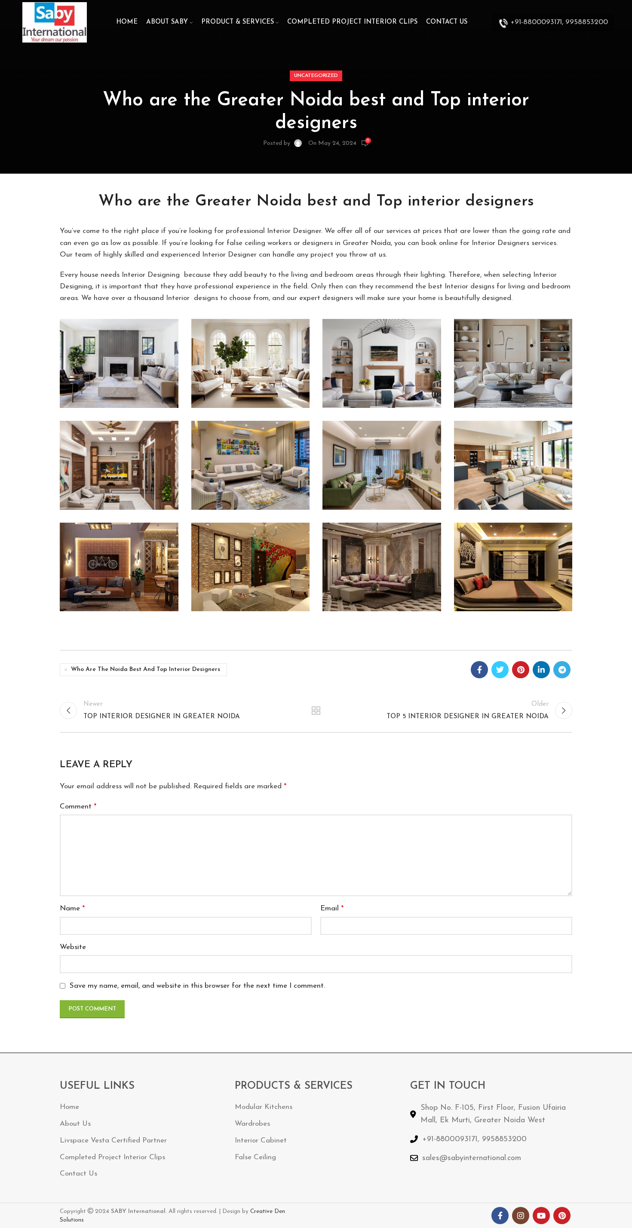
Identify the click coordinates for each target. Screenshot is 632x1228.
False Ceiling (255, 1157)
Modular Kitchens (263, 1107)
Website (73, 947)
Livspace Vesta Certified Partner (113, 1140)
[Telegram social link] (562, 669)
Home (69, 1107)
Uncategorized (316, 75)
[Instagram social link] (520, 1215)
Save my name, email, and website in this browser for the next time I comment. (197, 985)
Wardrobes (252, 1123)
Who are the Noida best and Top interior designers (145, 669)
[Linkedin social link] (541, 669)
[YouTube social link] (541, 1215)
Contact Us (78, 1173)
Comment (78, 806)
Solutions (72, 1220)
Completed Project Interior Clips (112, 1157)
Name (72, 908)
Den (279, 1211)
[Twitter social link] (500, 669)
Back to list (316, 710)
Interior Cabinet (261, 1140)
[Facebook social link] (479, 669)
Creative (262, 1211)
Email (332, 908)
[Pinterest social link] (520, 669)
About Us (75, 1123)
